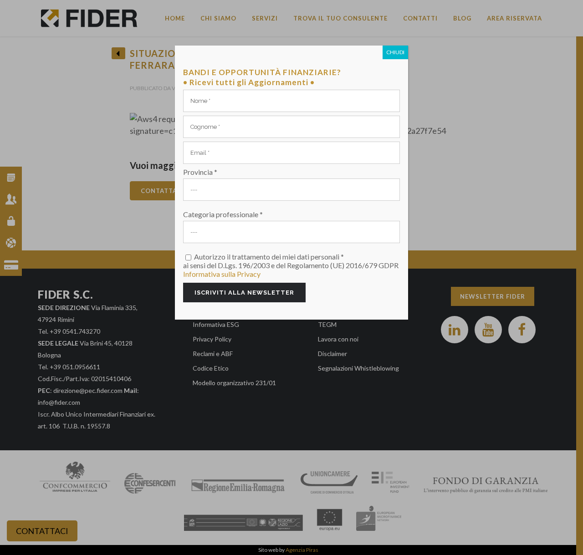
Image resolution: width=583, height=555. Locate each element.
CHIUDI (395, 52)
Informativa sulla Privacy (222, 274)
